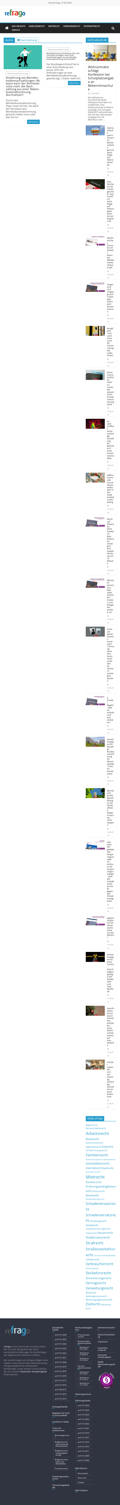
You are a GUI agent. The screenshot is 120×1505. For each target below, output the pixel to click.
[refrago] (7, 28)
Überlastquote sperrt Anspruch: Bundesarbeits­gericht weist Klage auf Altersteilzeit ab (110, 146)
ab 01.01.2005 (83, 1456)
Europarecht (101, 1150)
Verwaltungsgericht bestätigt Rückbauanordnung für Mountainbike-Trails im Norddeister (110, 756)
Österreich (82, 1478)
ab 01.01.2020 (60, 1362)
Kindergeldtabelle (59, 1406)
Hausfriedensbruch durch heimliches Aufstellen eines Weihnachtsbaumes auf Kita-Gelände (110, 1027)
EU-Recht (90, 1150)
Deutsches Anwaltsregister (104, 1356)
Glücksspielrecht (109, 1159)
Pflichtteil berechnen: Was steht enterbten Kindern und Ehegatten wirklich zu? (110, 596)
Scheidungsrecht (98, 1221)
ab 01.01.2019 (60, 1371)
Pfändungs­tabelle (82, 1400)
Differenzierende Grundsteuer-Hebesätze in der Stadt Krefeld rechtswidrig (110, 489)
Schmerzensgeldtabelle (60, 1486)
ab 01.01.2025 (60, 1339)
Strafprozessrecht (98, 1237)
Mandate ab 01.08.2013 (84, 1354)
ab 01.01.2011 (83, 1451)
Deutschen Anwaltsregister (34, 1371)
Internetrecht (92, 26)
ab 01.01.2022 (60, 1353)
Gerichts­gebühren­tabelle (84, 1367)
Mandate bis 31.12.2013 (84, 1384)
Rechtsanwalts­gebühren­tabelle (84, 1342)
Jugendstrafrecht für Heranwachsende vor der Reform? (110, 928)
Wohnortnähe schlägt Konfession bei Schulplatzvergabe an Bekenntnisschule (101, 78)
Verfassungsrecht (92, 1268)
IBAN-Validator (81, 1490)
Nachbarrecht (93, 1182)
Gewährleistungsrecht (94, 1159)
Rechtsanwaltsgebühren (83, 1328)
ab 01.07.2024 (83, 1414)
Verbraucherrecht (99, 1264)
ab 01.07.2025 (83, 1410)
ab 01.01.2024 (60, 1344)
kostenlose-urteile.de (103, 1349)
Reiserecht (92, 1195)
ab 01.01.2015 (60, 1394)
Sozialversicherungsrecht (98, 1228)
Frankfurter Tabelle (60, 1421)
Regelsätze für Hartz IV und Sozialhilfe (61, 1414)
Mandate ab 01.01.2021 (84, 1348)
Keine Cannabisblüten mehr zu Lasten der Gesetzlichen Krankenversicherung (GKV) (110, 388)
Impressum (103, 1341)
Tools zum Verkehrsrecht (58, 1429)
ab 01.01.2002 (83, 1460)
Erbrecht (107, 1146)
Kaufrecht (107, 1168)
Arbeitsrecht (97, 1133)
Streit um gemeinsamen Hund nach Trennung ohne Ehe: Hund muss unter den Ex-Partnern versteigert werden (110, 655)
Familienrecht (37, 26)
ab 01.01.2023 (60, 1348)
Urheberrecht (92, 1259)
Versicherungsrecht (98, 1278)
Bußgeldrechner (61, 1444)
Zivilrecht (93, 1304)
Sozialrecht (92, 1225)
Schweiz (81, 1482)
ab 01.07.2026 (83, 1405)
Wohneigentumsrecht (96, 1296)
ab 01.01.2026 (60, 1335)
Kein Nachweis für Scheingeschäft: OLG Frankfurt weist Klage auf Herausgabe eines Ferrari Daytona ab (110, 201)
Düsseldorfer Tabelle (57, 1328)
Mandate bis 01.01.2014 (84, 1378)
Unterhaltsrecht (108, 1255)
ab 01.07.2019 (60, 1366)
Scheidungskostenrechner (60, 1477)
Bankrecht (92, 1139)
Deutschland (83, 1473)
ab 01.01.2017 (60, 1380)
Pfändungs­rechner (83, 1394)
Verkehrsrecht (71, 26)
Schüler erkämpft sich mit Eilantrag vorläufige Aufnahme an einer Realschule (110, 1079)
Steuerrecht (105, 1233)
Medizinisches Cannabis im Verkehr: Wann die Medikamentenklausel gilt (110, 253)
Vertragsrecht (96, 1283)
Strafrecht (94, 1243)
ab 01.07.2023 (83, 1419)
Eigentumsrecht (93, 1146)
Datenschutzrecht (94, 1142)
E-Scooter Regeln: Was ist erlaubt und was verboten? (110, 710)
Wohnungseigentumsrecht (99, 1299)
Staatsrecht (91, 1233)
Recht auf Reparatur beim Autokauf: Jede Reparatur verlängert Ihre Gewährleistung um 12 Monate (110, 541)
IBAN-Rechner (81, 1468)
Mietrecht (54, 26)
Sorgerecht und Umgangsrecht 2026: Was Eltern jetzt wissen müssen (110, 298)
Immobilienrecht (97, 1163)
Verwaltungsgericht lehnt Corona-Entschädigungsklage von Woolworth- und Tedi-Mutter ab (110, 973)
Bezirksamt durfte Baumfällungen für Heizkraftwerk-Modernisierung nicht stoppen (110, 807)
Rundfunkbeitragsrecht (95, 1199)
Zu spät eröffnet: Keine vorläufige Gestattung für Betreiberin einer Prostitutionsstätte (110, 440)
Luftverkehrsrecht (93, 1172)
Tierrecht (97, 1255)
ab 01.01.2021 (60, 1357)
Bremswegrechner (62, 1436)
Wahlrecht (91, 1292)
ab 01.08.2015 (60, 1389)
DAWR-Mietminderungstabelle (106, 1364)
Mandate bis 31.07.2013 (84, 1359)
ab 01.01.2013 (60, 1398)
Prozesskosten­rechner (84, 1336)
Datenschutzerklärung (106, 1335)
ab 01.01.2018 (60, 1376)
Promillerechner (61, 1468)
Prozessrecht (98, 1191)
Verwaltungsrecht (99, 1288)
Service (16, 30)
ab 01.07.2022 (83, 1424)
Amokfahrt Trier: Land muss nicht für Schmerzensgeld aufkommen (110, 342)
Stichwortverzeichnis (106, 1328)
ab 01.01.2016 (60, 1385)
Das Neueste (18, 26)
